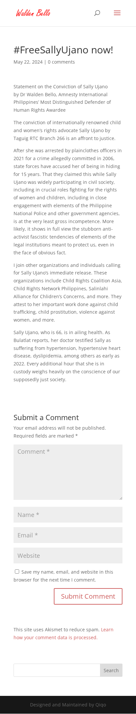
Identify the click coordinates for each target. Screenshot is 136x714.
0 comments (61, 62)
